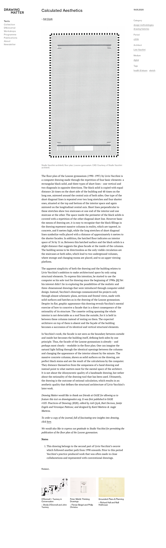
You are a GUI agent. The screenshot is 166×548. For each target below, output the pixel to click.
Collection (9, 24)
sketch (152, 70)
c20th (136, 39)
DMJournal (10, 27)
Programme (10, 34)
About (7, 41)
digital (136, 60)
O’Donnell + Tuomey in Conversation (52, 500)
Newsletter (10, 44)
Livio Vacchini (140, 49)
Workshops (10, 31)
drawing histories (141, 29)
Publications (10, 37)
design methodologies (144, 25)
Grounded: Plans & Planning (111, 499)
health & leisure (140, 70)
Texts (7, 21)
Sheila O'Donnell (50, 505)
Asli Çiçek (48, 19)
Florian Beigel (78, 505)
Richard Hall (105, 502)
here (49, 421)
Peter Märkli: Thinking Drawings (80, 500)
